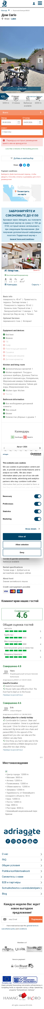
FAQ (4, 859)
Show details (30, 529)
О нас (5, 854)
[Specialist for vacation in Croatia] (22, 832)
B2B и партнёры (11, 882)
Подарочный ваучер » (26, 235)
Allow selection (22, 545)
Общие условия (11, 865)
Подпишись (36, 919)
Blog (4, 893)
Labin (14, 19)
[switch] (37, 504)
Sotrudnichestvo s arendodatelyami (21, 888)
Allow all (22, 536)
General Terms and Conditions (22, 239)
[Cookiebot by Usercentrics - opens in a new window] (31, 454)
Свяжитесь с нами (12, 876)
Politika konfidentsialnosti (16, 871)
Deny (22, 552)
